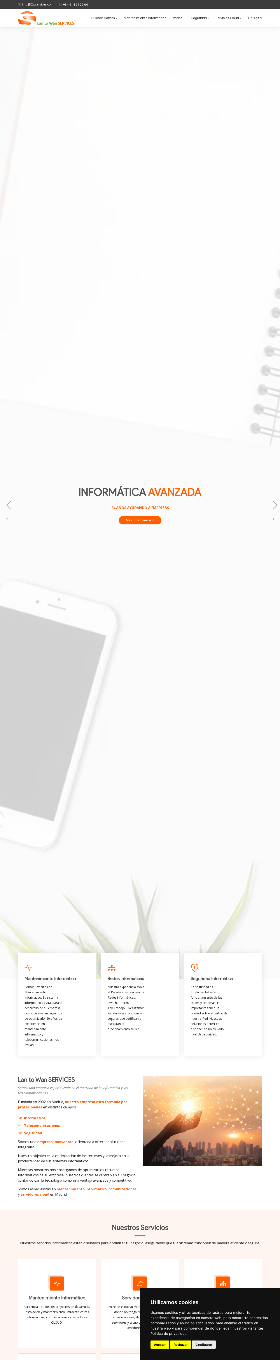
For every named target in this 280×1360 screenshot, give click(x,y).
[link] (168, 1333)
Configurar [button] (204, 1344)
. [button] (272, 512)
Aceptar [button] (160, 1344)
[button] (7, 503)
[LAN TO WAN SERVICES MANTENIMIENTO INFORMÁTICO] (47, 18)
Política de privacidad (168, 1333)
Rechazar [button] (181, 1344)
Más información (140, 543)
